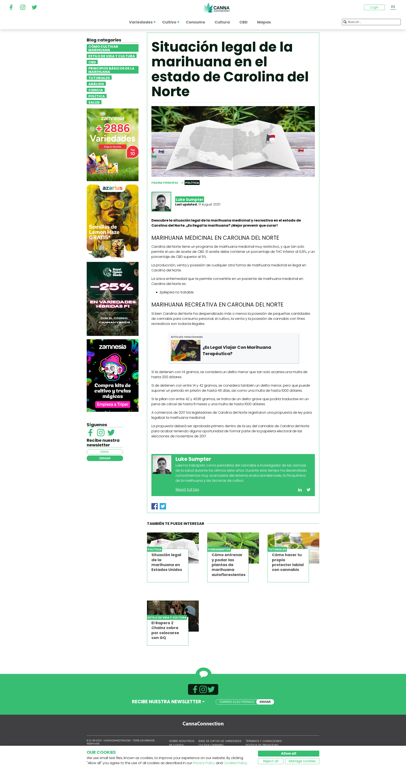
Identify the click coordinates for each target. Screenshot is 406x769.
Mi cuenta (176, 745)
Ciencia (95, 90)
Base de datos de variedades (220, 741)
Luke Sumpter (189, 199)
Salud (94, 102)
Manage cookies (302, 761)
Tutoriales (99, 77)
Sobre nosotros (181, 741)
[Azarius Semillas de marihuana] (113, 221)
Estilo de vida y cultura (111, 56)
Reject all (270, 761)
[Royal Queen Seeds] (113, 298)
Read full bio (187, 489)
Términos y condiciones (264, 741)
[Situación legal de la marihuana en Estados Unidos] (173, 548)
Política (96, 96)
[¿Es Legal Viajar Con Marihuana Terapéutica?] (185, 350)
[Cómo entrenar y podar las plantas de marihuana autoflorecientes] (233, 548)
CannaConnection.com (216, 8)
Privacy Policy (204, 763)
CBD (92, 62)
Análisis (96, 84)
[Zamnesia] (113, 144)
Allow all (288, 753)
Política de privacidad (262, 745)
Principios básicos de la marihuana (111, 70)
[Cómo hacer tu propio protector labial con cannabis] (293, 548)
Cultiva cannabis (211, 745)
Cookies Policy (235, 763)
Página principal (164, 183)
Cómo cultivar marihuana (103, 48)
